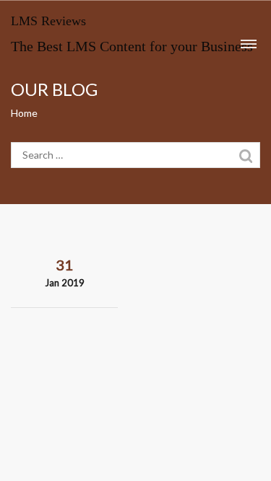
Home (24, 113)
